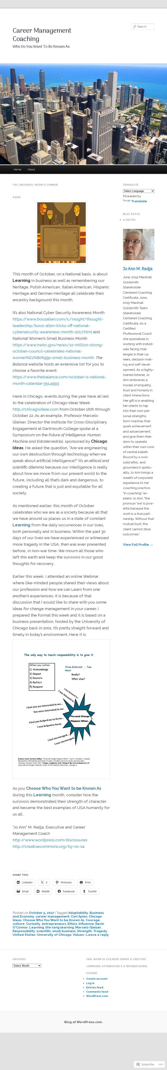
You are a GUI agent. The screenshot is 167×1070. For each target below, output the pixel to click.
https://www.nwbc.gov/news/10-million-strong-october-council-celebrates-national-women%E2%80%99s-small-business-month (58, 351)
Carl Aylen (79, 916)
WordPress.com (97, 996)
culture (19, 924)
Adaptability (78, 913)
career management (52, 916)
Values (78, 935)
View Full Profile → (138, 544)
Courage (93, 920)
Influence (86, 924)
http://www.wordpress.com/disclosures (50, 840)
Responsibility (24, 931)
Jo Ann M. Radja (138, 269)
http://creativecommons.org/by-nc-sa (48, 846)
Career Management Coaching (42, 35)
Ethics (72, 924)
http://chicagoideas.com (35, 409)
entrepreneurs (54, 924)
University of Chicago (54, 935)
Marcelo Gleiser (88, 927)
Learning (36, 927)
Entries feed (94, 987)
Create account (97, 978)
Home (17, 169)
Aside (17, 197)
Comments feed (97, 991)
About (31, 169)
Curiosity (33, 924)
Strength (84, 931)
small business (64, 931)
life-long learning (59, 927)
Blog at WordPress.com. (83, 1022)
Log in (90, 983)
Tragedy (100, 931)
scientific (43, 931)
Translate (139, 201)
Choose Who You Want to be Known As (53, 920)
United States (24, 935)
